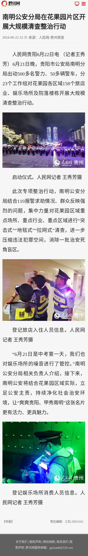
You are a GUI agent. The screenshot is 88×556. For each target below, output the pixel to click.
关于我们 (21, 542)
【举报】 (8, 521)
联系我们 (62, 542)
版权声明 (35, 542)
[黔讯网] (11, 3)
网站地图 (49, 542)
